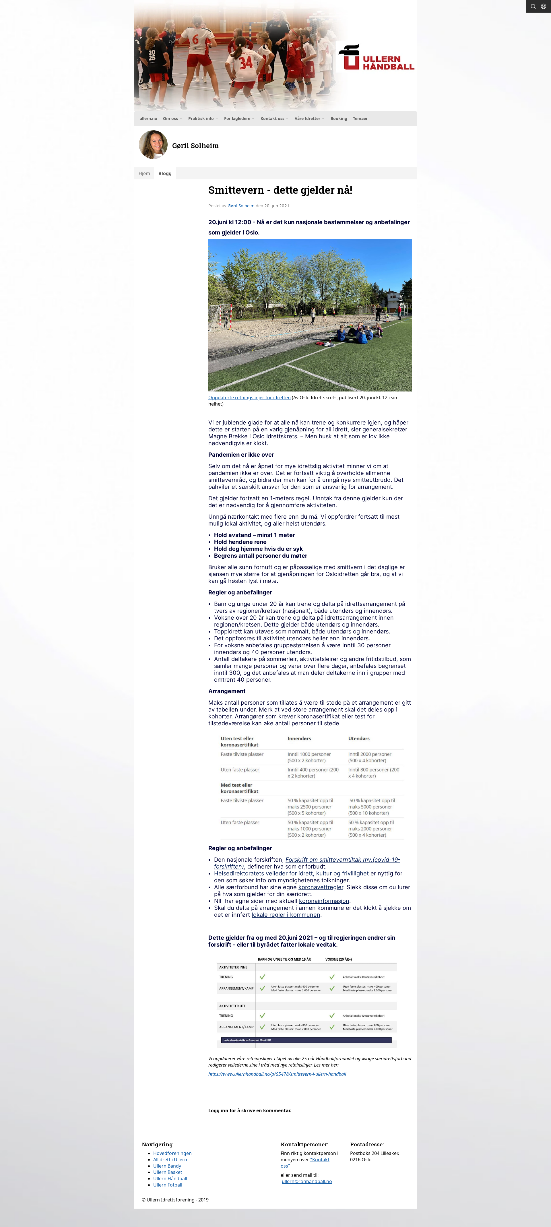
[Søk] (533, 6)
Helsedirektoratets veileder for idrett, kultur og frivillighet (291, 873)
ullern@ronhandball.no (307, 1181)
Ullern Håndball (170, 1178)
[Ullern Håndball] (275, 55)
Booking (339, 118)
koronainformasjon (324, 901)
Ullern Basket (167, 1172)
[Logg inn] (543, 6)
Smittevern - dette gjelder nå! (280, 190)
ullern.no (148, 118)
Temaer (360, 118)
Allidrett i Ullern (170, 1159)
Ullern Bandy (167, 1166)
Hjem (144, 173)
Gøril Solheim (241, 205)
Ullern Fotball (167, 1185)
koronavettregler (320, 887)
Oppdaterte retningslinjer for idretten (249, 397)
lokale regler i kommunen (286, 914)
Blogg (165, 173)
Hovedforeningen (172, 1153)
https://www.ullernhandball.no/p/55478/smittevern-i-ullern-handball (277, 1074)
